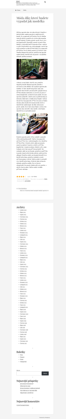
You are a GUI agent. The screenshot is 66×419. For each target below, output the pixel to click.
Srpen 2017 (23, 339)
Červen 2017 (23, 343)
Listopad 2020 (24, 307)
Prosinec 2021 (24, 296)
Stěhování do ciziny (25, 386)
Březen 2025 (23, 226)
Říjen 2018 (23, 325)
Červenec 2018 (24, 330)
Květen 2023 (23, 271)
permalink (27, 181)
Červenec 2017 (24, 341)
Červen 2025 (23, 219)
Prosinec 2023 (24, 255)
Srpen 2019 (23, 321)
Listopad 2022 (24, 284)
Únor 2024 (23, 251)
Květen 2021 (23, 303)
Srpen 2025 (23, 214)
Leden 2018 (23, 334)
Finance (22, 357)
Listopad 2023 (24, 257)
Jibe (18, 1)
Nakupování (23, 361)
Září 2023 (22, 262)
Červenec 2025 (24, 217)
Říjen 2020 (23, 309)
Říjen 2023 (23, 260)
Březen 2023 (23, 275)
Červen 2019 (23, 323)
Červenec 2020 (24, 314)
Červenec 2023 (24, 266)
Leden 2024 (23, 253)
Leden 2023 (23, 280)
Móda (45, 179)
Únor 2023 (23, 278)
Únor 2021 (23, 305)
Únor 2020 (23, 316)
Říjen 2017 (23, 336)
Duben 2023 (23, 273)
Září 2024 (22, 239)
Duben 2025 (23, 223)
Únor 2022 (23, 293)
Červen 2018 (23, 332)
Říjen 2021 (23, 298)
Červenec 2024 (24, 244)
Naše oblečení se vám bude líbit (28, 390)
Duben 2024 (23, 246)
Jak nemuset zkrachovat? (26, 384)
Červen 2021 (23, 300)
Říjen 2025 (23, 212)
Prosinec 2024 (24, 232)
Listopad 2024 (24, 235)
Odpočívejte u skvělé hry (26, 393)
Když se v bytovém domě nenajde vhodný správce (33, 190)
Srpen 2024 (23, 242)
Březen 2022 (23, 291)
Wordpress (47, 417)
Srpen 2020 (23, 312)
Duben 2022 (23, 289)
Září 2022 (22, 287)
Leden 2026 (23, 210)
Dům (21, 355)
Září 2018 (22, 327)
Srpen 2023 (23, 264)
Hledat (18, 370)
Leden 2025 (23, 230)
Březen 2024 (23, 248)
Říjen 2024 (23, 237)
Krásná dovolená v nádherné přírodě (30, 388)
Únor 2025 (23, 228)
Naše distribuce (22, 188)
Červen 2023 (23, 269)
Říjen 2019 (23, 318)
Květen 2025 (23, 221)
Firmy (21, 359)
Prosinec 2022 (24, 282)
